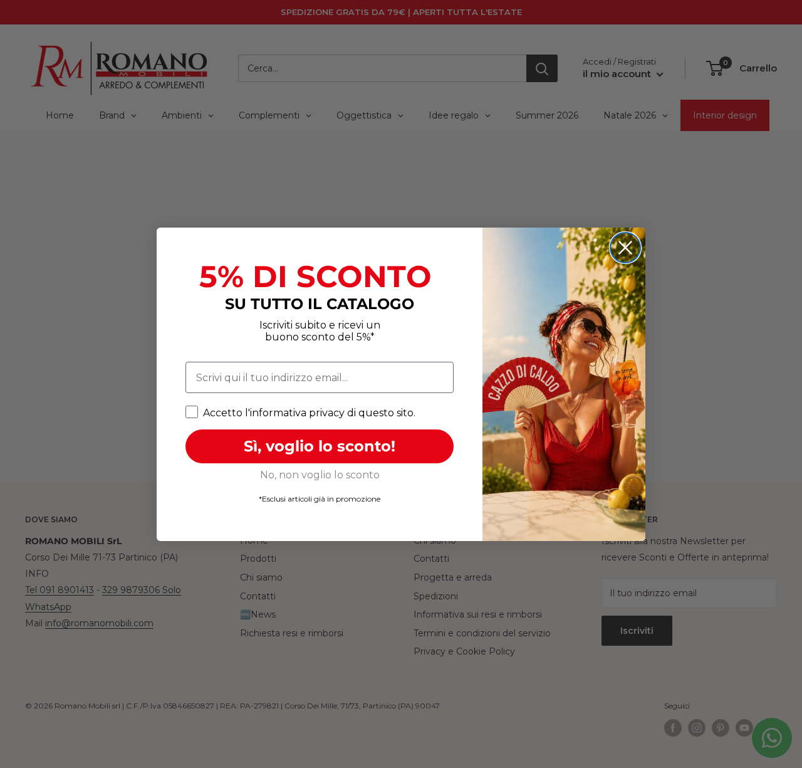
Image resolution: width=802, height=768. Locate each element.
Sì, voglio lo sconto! (319, 446)
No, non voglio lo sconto (320, 475)
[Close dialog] (625, 248)
